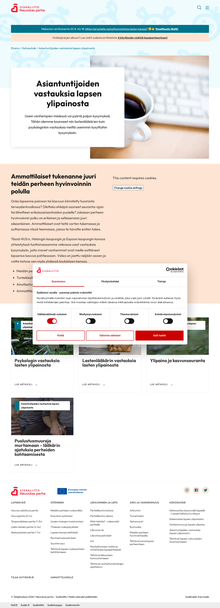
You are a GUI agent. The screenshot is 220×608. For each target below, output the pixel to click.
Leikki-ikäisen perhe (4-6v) (26, 527)
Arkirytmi (135, 510)
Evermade (203, 596)
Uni (92, 541)
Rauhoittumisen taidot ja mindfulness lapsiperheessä (105, 548)
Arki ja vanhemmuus (144, 502)
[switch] (91, 321)
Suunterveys (58, 543)
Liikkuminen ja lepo (104, 502)
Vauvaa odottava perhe (24, 510)
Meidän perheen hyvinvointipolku (139, 534)
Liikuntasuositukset (101, 535)
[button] (199, 8)
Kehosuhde (29, 48)
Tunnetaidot (137, 516)
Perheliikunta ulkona (101, 516)
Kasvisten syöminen (62, 516)
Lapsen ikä (18, 502)
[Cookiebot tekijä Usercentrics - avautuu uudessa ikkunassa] (168, 270)
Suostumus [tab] (58, 281)
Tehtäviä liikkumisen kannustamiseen (101, 556)
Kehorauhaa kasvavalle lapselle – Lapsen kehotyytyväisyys (187, 512)
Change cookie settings (128, 187)
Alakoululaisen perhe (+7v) (25, 532)
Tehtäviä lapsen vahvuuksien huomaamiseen (185, 540)
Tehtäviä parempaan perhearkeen (142, 542)
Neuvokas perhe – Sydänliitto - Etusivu (38, 8)
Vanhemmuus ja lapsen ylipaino (187, 524)
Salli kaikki (159, 335)
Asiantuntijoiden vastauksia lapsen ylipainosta (184, 531)
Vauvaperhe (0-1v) (21, 516)
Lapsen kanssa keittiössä (64, 532)
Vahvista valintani (110, 335)
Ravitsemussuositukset (63, 538)
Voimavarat (136, 521)
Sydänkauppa (54, 605)
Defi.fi (14, 605)
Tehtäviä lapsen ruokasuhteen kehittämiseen (67, 550)
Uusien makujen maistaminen (67, 521)
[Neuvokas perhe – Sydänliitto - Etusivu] (28, 491)
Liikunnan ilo (97, 530)
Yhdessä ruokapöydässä (64, 527)
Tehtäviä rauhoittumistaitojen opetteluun (107, 565)
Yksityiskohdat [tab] (110, 281)
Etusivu (15, 48)
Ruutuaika (135, 527)
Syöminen (57, 502)
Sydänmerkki (72, 605)
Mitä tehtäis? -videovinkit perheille (104, 523)
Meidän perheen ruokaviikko (66, 510)
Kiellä (60, 335)
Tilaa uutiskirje (22, 577)
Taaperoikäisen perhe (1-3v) (26, 521)
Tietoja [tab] (161, 281)
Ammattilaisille (62, 577)
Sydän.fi (25, 605)
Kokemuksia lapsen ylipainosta (186, 519)
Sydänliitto (38, 605)
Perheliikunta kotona (101, 510)
